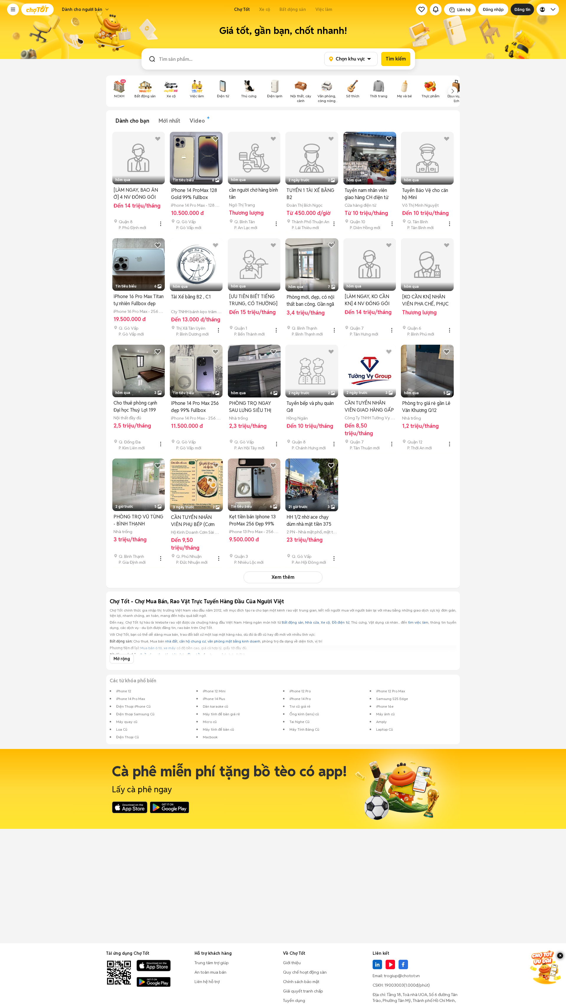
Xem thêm (283, 577)
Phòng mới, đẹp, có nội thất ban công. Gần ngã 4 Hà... (310, 301)
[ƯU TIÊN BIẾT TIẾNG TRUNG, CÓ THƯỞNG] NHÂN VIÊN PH (253, 300)
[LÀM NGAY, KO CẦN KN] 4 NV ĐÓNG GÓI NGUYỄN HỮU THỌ (367, 300)
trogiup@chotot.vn (402, 975)
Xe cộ (264, 9)
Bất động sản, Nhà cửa (300, 622)
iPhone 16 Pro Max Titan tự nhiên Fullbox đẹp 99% (138, 300)
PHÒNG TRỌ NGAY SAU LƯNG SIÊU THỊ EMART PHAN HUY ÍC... (253, 407)
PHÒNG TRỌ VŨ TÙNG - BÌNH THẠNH (138, 520)
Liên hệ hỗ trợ (207, 981)
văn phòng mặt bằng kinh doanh (234, 641)
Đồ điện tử (340, 622)
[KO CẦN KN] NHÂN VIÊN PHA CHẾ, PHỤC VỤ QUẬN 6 (425, 301)
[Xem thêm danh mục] (453, 91)
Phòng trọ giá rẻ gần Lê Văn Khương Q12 (426, 406)
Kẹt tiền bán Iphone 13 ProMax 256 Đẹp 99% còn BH (252, 521)
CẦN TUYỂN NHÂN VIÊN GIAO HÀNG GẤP (369, 406)
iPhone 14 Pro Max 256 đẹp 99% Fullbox (195, 406)
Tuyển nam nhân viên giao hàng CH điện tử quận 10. (366, 194)
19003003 (394, 985)
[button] (13, 9)
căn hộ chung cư (192, 641)
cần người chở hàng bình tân (253, 193)
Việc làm (323, 9)
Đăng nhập (493, 9)
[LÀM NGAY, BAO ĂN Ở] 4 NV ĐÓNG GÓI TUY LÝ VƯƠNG (135, 194)
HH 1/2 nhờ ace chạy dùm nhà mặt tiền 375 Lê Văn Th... (309, 521)
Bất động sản (292, 9)
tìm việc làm (418, 622)
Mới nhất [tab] (169, 120)
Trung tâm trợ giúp (212, 962)
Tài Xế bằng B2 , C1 (191, 297)
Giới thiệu (292, 962)
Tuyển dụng (294, 1000)
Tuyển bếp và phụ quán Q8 (310, 406)
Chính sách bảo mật (301, 981)
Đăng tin (522, 9)
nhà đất (171, 641)
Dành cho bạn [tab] (132, 120)
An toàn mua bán (210, 972)
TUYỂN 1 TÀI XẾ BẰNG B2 (310, 194)
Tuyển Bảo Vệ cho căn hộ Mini (425, 194)
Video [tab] (197, 120)
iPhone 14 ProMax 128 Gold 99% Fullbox (194, 194)
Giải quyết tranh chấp (303, 991)
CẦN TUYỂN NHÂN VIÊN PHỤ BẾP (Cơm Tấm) (193, 521)
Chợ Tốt (242, 9)
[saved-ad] (421, 9)
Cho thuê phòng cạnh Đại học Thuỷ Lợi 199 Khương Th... (135, 407)
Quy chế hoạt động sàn (305, 972)
